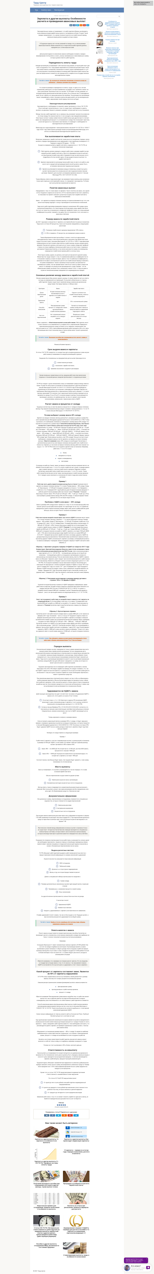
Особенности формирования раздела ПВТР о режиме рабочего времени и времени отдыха (112, 24)
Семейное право (46, 10)
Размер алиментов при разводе (113, 40)
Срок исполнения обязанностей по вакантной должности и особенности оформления (112, 68)
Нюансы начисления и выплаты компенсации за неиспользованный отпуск (112, 33)
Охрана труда (112, 72)
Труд (36, 10)
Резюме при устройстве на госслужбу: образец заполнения (108, 75)
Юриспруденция (59, 10)
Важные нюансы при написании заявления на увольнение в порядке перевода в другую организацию (112, 50)
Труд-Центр (39, 2)
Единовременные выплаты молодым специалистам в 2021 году (112, 59)
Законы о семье (112, 43)
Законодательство (112, 55)
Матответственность (112, 29)
